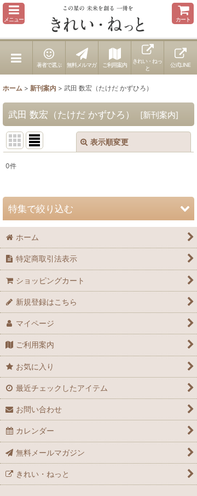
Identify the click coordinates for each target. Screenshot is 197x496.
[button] (14, 13)
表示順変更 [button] (109, 141)
